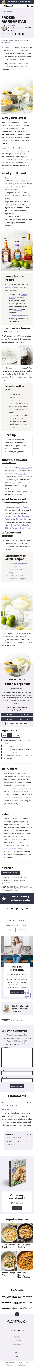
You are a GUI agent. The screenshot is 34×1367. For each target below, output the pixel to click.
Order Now (16, 1011)
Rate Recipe (9, 719)
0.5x (4, 735)
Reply (29, 1102)
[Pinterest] (15, 1331)
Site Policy (10, 1365)
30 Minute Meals (17, 1341)
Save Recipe (9, 714)
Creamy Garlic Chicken (23, 1246)
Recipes (25, 925)
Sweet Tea (22, 64)
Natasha (12, 25)
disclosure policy (5, 42)
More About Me (17, 992)
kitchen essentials (12, 287)
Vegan (10, 930)
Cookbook (17, 1345)
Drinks (9, 11)
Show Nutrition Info (10, 873)
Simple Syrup (23, 474)
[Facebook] (19, 1331)
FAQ (17, 1356)
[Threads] (23, 1331)
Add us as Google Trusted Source (18, 723)
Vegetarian (21, 930)
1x (9, 735)
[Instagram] (11, 1331)
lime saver (18, 310)
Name (4, 1070)
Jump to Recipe (7, 34)
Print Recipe (25, 719)
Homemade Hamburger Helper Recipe (23, 1275)
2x (14, 735)
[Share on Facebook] (23, 34)
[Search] (28, 6)
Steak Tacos (24, 528)
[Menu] (32, 6)
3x (18, 735)
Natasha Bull (18, 688)
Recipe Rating (11, 1044)
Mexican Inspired (12, 925)
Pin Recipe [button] (25, 714)
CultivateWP (23, 1365)
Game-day (21, 920)
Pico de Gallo (21, 519)
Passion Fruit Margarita (18, 564)
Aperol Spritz (14, 567)
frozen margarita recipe (13, 848)
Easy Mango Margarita (17, 579)
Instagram (13, 642)
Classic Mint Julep (16, 575)
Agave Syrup (24, 468)
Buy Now (17, 1208)
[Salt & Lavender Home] (8, 6)
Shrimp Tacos (16, 525)
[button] (9, 679)
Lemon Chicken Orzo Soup (8, 1246)
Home (3, 11)
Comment (5, 1047)
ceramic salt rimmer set (19, 316)
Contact (17, 1352)
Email (4, 1077)
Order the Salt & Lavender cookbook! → (19, 2)
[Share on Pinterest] (19, 34)
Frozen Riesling (7, 67)
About (17, 1348)
